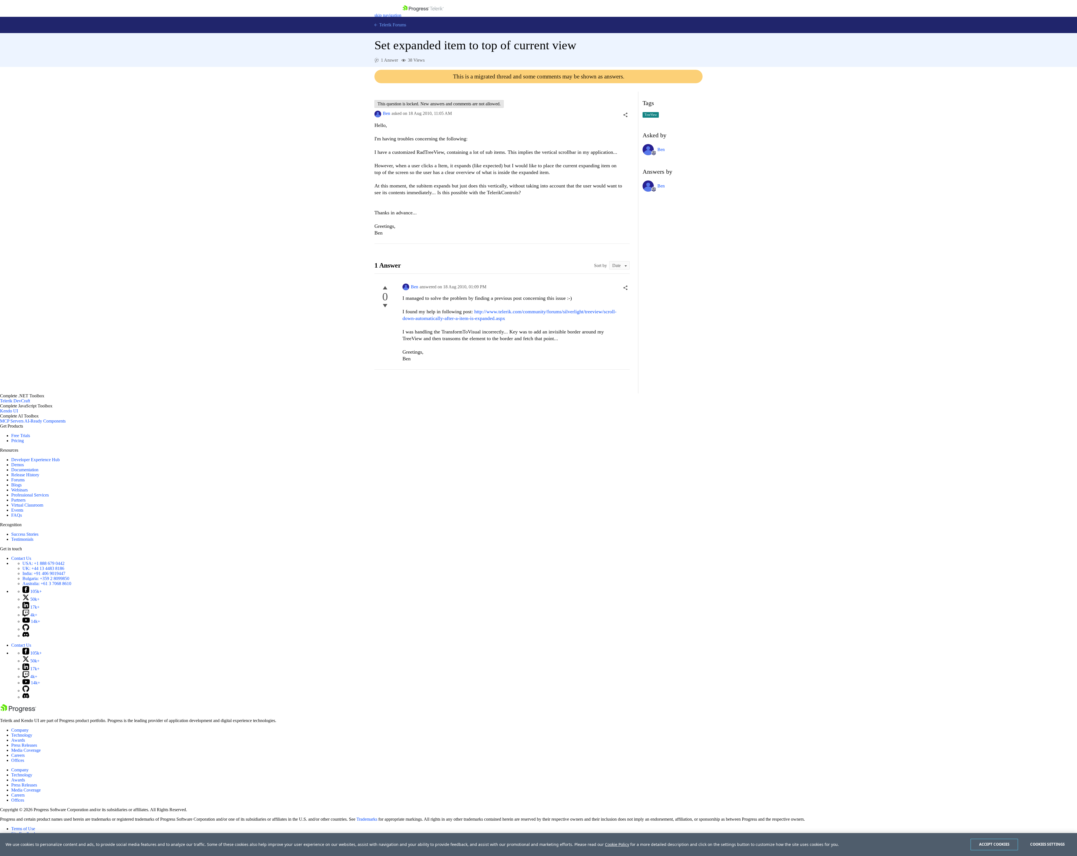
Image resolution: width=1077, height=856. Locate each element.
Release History (25, 474)
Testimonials (22, 539)
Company (20, 730)
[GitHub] (25, 629)
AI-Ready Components (45, 421)
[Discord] (25, 635)
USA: (43, 563)
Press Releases (24, 745)
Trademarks (366, 819)
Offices (17, 760)
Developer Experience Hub (35, 459)
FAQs (16, 515)
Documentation (24, 469)
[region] (538, 844)
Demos (17, 464)
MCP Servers (12, 421)
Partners (18, 500)
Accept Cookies (994, 844)
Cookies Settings (1047, 844)
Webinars (19, 490)
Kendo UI (9, 411)
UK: (43, 568)
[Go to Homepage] (423, 15)
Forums (18, 479)
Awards (18, 740)
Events (17, 510)
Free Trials (20, 435)
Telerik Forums (392, 24)
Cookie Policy (617, 844)
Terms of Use (23, 828)
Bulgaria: (45, 578)
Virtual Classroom (27, 505)
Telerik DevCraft (15, 400)
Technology (21, 735)
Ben (386, 113)
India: (43, 573)
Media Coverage (26, 750)
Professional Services (30, 495)
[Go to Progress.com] (18, 711)
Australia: (46, 583)
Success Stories (24, 534)
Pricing (17, 440)
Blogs (16, 484)
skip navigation (387, 15)
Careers (18, 755)
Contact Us (21, 558)
